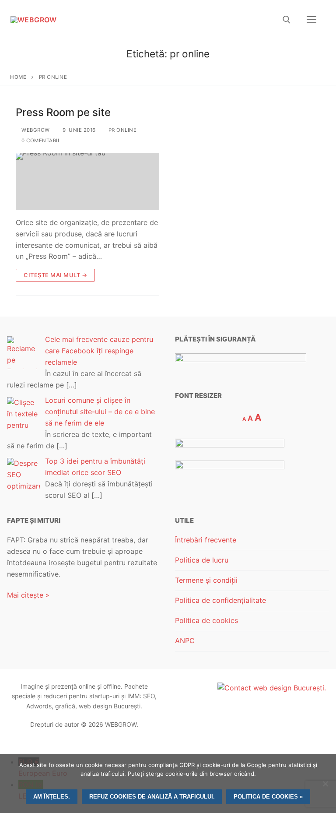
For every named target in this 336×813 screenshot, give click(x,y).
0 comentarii (39, 140)
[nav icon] (312, 20)
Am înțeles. (51, 796)
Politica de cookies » (268, 796)
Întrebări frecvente (205, 539)
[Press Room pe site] (87, 181)
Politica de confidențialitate (220, 600)
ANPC (185, 640)
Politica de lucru (201, 560)
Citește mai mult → (55, 274)
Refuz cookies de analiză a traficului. (152, 796)
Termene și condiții (206, 580)
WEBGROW (35, 130)
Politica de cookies (206, 620)
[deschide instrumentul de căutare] (286, 20)
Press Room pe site (63, 112)
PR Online (121, 130)
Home (18, 77)
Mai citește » (28, 595)
